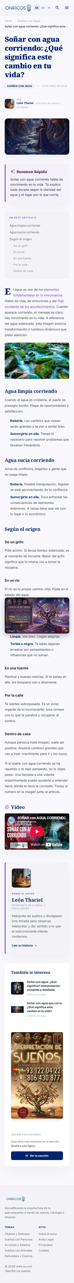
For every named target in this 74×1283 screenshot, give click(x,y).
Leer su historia (24, 945)
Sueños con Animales (18, 1250)
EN (43, 7)
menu (67, 8)
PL (49, 7)
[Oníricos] (18, 7)
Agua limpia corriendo (24, 225)
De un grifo (20, 245)
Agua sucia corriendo (24, 232)
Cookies (44, 1250)
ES (36, 7)
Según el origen (20, 239)
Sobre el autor (48, 1234)
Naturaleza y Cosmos (18, 1256)
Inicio (8, 20)
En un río (18, 252)
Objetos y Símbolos (17, 1234)
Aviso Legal (46, 1239)
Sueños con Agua (28, 20)
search (57, 8)
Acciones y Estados (17, 1245)
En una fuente (22, 258)
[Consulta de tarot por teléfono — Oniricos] (37, 615)
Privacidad (45, 1245)
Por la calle (20, 264)
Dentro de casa (23, 271)
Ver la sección (37, 1155)
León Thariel (39, 105)
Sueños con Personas (18, 1239)
